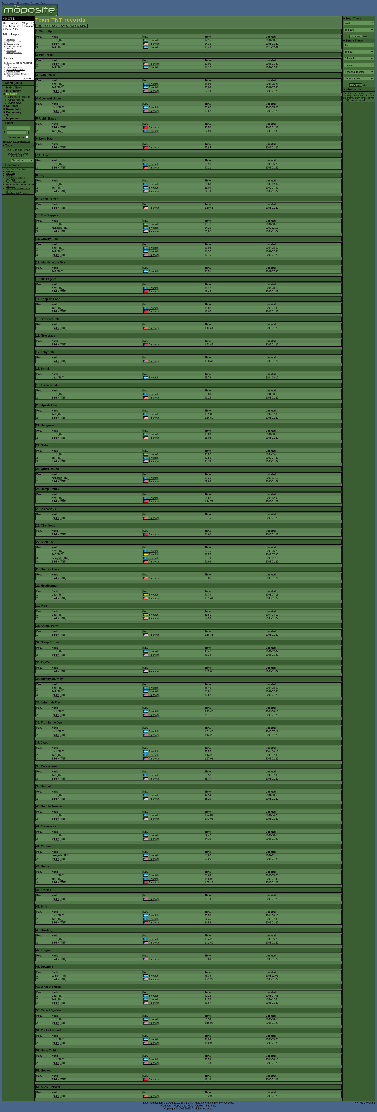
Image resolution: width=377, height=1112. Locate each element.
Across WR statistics (15, 69)
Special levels (12, 44)
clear (365, 36)
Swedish (153, 40)
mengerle (57, 227)
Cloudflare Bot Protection (17, 193)
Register (7, 141)
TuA (54, 47)
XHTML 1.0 (361, 1102)
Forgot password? (21, 141)
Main (9, 87)
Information (14, 90)
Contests (12, 105)
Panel (43, 3)
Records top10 (78, 25)
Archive (9, 48)
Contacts (166, 1105)
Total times (11, 50)
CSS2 (371, 1102)
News (18, 87)
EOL (348, 100)
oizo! (54, 40)
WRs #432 (10, 180)
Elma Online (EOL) (14, 67)
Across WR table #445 (16, 182)
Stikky (55, 43)
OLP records (14, 103)
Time (12, 156)
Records (63, 25)
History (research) (14, 53)
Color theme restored (15, 178)
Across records (16, 100)
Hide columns (22, 3)
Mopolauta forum (14, 46)
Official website (13, 72)
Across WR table (13, 42)
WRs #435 (10, 171)
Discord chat (12, 74)
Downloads (13, 108)
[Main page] (30, 10)
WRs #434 (10, 173)
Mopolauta (13, 118)
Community (13, 112)
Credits (199, 1105)
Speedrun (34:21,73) (16, 63)
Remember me (16, 137)
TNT (61, 40)
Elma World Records (19, 97)
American (153, 43)
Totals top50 (50, 25)
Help (8, 150)
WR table (10, 40)
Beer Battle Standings (16, 169)
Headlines (12, 165)
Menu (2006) (13, 83)
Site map (35, 3)
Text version (8, 3)
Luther (55, 975)
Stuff (9, 115)
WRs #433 (10, 176)
